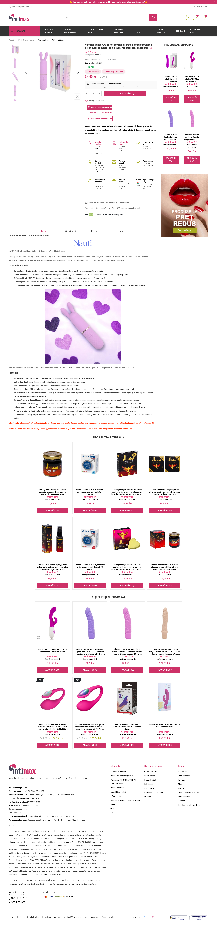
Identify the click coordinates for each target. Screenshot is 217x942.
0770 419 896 (17, 901)
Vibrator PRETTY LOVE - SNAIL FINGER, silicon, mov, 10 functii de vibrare (127, 726)
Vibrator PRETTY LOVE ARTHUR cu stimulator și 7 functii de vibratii (192, 79)
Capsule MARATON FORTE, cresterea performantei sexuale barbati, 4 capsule (90, 491)
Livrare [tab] (120, 231)
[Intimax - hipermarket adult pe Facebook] (144, 917)
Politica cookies (117, 788)
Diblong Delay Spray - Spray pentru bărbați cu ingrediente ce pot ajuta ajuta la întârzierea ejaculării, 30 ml (52, 567)
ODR (112, 808)
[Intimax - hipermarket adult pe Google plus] (149, 917)
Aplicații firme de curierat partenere (125, 800)
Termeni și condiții (118, 772)
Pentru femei (149, 776)
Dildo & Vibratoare (119, 208)
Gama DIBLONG (151, 772)
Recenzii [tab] (95, 231)
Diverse (147, 797)
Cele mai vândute (103, 208)
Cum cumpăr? (184, 776)
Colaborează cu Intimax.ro (189, 792)
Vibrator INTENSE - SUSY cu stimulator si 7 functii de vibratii (164, 725)
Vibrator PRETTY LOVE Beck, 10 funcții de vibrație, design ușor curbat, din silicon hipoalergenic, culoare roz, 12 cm (170, 79)
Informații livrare (117, 796)
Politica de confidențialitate (121, 776)
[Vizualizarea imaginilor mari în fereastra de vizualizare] (77, 96)
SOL (112, 813)
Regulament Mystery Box (189, 805)
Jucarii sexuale (134, 208)
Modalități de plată (118, 792)
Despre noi (182, 772)
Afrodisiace (149, 788)
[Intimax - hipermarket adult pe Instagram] (153, 917)
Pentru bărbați (150, 780)
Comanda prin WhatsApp (101, 107)
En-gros (181, 788)
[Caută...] (153, 17)
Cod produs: (90, 63)
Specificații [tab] (70, 231)
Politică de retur (108, 917)
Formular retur (184, 797)
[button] (78, 72)
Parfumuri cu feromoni (153, 792)
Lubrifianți (148, 784)
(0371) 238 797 (18, 898)
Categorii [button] (20, 31)
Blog (180, 784)
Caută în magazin (74, 917)
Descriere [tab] (46, 231)
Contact (181, 801)
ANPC (113, 804)
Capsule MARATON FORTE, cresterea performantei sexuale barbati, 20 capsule (90, 567)
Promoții (181, 780)
